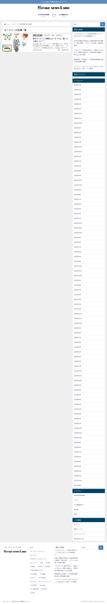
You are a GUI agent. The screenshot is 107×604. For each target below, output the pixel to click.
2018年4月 (77, 466)
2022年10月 (78, 232)
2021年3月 (77, 299)
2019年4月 (77, 409)
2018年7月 (77, 452)
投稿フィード (78, 529)
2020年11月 (78, 318)
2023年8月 (77, 194)
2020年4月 (77, 352)
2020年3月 (77, 356)
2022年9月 (77, 237)
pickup (43, 585)
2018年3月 (77, 471)
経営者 (48, 566)
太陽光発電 (35, 589)
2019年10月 (78, 380)
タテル (34, 555)
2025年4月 (77, 137)
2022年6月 (77, 252)
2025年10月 (78, 123)
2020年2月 (77, 361)
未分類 (76, 509)
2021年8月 (77, 285)
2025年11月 (78, 118)
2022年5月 (77, 256)
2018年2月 (77, 476)
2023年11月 (78, 180)
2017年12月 (78, 480)
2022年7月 (77, 247)
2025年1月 (77, 142)
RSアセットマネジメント (39, 559)
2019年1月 (77, 423)
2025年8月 (77, 128)
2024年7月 (77, 161)
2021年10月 (78, 275)
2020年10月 (78, 323)
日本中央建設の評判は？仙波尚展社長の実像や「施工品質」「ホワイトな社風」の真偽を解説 (88, 43)
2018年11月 (78, 433)
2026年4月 (77, 99)
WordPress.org (79, 538)
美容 (48, 562)
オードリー (47, 35)
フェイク (34, 562)
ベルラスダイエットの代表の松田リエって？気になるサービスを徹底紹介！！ (66, 552)
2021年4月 (77, 294)
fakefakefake (65, 50)
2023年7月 (77, 199)
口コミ (34, 577)
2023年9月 (77, 190)
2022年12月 (78, 223)
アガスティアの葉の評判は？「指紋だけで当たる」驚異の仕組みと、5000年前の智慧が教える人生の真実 (88, 52)
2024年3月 (77, 175)
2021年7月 (77, 290)
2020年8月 (77, 332)
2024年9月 (77, 156)
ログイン (77, 524)
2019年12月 (78, 371)
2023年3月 (77, 209)
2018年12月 (78, 428)
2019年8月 (77, 390)
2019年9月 (77, 385)
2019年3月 (77, 414)
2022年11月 (78, 228)
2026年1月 (77, 108)
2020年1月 (77, 366)
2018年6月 (77, 456)
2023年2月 (77, 213)
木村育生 (34, 574)
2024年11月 (78, 151)
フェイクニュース (45, 581)
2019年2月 (77, 418)
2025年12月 (78, 113)
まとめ (34, 581)
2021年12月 (78, 266)
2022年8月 (77, 242)
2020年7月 (77, 337)
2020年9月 (77, 328)
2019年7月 (77, 395)
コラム (76, 500)
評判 (75, 514)
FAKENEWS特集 (79, 495)
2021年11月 (78, 271)
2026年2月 (77, 104)
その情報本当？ (37, 35)
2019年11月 (78, 375)
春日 (53, 35)
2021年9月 (77, 280)
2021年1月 (77, 309)
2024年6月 (77, 166)
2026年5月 (77, 94)
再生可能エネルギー (37, 570)
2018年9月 (77, 442)
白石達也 (42, 577)
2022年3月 (77, 261)
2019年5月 (77, 404)
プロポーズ (59, 35)
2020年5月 (77, 347)
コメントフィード (80, 534)
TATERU (34, 585)
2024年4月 (77, 170)
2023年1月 (77, 218)
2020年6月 (77, 342)
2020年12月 (78, 313)
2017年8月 (77, 485)
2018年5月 (77, 461)
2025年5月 (77, 132)
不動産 (43, 574)
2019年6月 (77, 399)
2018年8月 (77, 447)
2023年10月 (78, 185)
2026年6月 (77, 89)
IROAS (45, 589)
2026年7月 (77, 85)
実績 (40, 566)
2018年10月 (78, 437)
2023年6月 (77, 204)
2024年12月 (78, 147)
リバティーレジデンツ (38, 551)
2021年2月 (77, 304)
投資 (33, 566)
